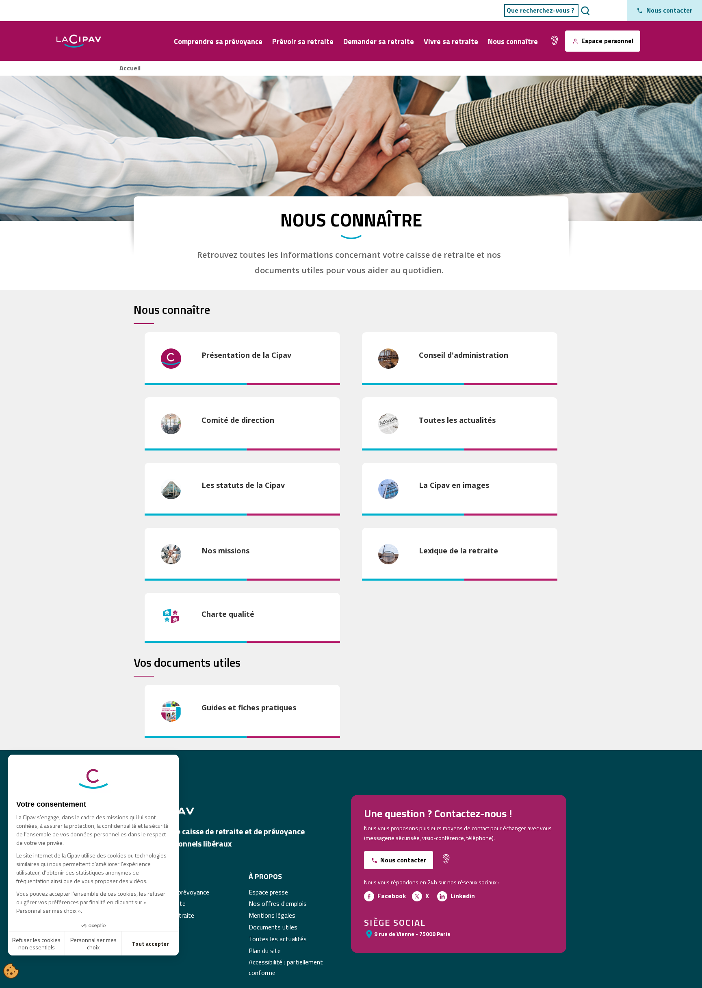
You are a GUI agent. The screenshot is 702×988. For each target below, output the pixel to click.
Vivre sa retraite (451, 41)
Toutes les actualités (278, 939)
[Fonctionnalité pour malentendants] (554, 40)
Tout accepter (150, 943)
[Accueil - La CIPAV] (78, 41)
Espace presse (268, 892)
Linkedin (463, 896)
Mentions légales (272, 915)
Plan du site (265, 950)
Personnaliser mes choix (93, 943)
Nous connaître (513, 41)
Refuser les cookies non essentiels (36, 943)
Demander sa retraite (378, 41)
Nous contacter (403, 860)
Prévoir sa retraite (303, 41)
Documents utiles (273, 927)
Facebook (391, 896)
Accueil (130, 68)
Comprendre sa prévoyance (218, 41)
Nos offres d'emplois (278, 903)
